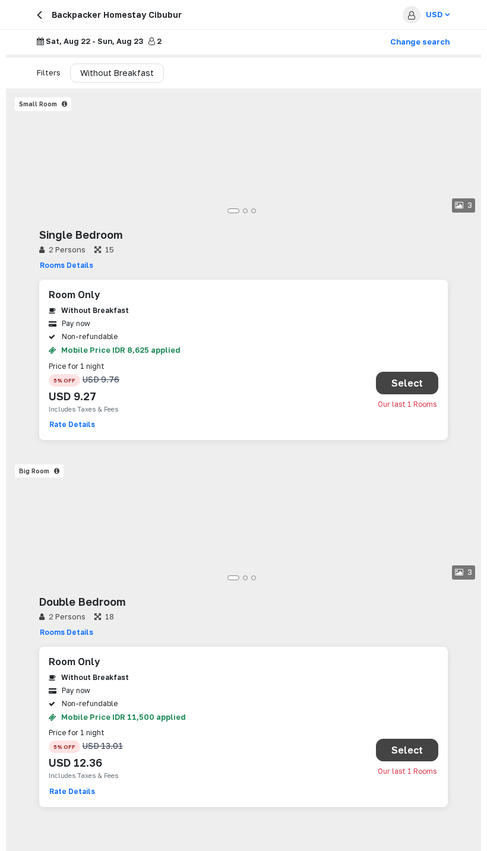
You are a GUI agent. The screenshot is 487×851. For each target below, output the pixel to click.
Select (407, 383)
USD (434, 14)
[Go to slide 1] (233, 210)
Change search (420, 41)
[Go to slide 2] (245, 210)
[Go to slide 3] (253, 210)
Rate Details (72, 424)
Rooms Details (66, 265)
